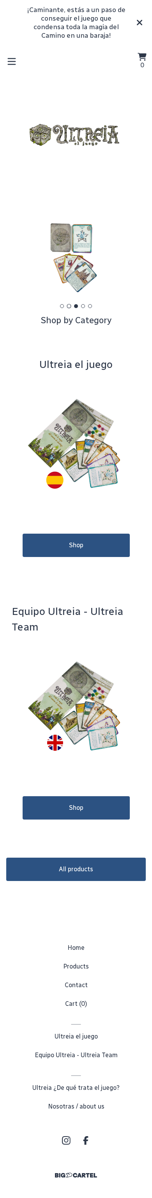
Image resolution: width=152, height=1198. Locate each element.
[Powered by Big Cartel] (76, 1175)
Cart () (76, 1003)
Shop (76, 545)
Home (76, 947)
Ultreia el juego (76, 1036)
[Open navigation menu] (12, 61)
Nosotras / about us (76, 1106)
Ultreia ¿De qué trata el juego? (76, 1087)
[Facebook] (86, 1140)
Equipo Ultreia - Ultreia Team (76, 1055)
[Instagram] (66, 1140)
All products (76, 869)
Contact (76, 985)
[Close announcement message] (139, 22)
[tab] (62, 306)
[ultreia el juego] (76, 134)
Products (76, 966)
